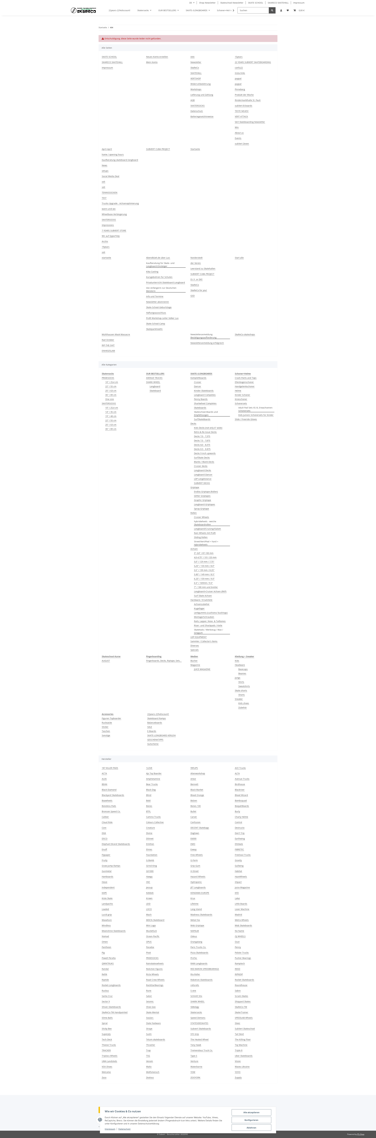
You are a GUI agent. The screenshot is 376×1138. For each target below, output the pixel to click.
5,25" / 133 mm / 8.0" (204, 565)
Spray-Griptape (201, 508)
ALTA (237, 773)
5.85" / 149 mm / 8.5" (204, 574)
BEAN (104, 784)
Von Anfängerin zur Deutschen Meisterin (161, 289)
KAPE (104, 892)
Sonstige (106, 735)
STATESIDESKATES (199, 1023)
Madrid (238, 914)
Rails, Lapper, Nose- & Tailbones (210, 621)
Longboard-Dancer (203, 474)
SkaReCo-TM (241, 1006)
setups (105, 170)
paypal (238, 78)
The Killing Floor (243, 1039)
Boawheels (107, 800)
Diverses (194, 645)
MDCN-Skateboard (155, 920)
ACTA (104, 773)
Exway (193, 849)
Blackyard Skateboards (113, 795)
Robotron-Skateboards (201, 979)
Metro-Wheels (242, 920)
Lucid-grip (107, 914)
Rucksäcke (107, 722)
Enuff (104, 849)
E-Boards (151, 731)
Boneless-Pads (109, 806)
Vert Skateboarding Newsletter (250, 121)
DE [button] (190, 2)
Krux (192, 898)
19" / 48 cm (110, 416)
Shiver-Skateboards (111, 1006)
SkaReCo (194, 67)
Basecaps (243, 669)
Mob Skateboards (243, 925)
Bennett (194, 784)
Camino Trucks (153, 816)
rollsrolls (194, 985)
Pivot (148, 952)
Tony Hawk (195, 1044)
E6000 (193, 838)
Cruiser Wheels (201, 517)
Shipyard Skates (243, 1001)
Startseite (195, 149)
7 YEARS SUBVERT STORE (114, 230)
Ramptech (240, 963)
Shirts (241, 682)
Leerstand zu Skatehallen (202, 268)
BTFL (148, 811)
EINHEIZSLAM (108, 350)
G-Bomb (150, 860)
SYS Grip (194, 1034)
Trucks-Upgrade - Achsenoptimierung (120, 203)
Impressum (110, 1129)
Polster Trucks (242, 952)
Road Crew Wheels (155, 979)
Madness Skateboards (201, 914)
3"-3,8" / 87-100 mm (203, 553)
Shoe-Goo (151, 1006)
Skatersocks (196, 1012)
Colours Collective (155, 822)
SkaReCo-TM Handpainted (114, 1012)
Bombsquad (241, 800)
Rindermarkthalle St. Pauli (248, 100)
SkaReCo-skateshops (245, 334)
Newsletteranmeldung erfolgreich (207, 343)
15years (238, 56)
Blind (148, 795)
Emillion (150, 844)
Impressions (108, 225)
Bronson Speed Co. (111, 811)
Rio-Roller (195, 974)
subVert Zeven (242, 143)
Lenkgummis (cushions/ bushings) (211, 612)
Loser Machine (242, 909)
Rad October (108, 339)
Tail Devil (239, 1034)
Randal (105, 968)
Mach (149, 914)
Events (238, 138)
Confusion (195, 822)
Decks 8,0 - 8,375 (202, 444)
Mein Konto (151, 62)
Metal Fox (195, 920)
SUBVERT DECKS (202, 483)
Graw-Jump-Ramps (111, 865)
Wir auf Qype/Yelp (111, 236)
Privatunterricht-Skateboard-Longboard (165, 282)
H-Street (194, 871)
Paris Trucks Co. (198, 947)
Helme (238, 390)
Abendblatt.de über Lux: (158, 257)
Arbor (193, 778)
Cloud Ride (107, 822)
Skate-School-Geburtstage (159, 307)
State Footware (153, 1023)
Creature (150, 827)
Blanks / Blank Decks (204, 461)
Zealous (150, 1077)
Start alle (239, 257)
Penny (238, 947)
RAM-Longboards (198, 963)
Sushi (149, 1034)
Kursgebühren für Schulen (159, 277)
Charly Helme (241, 816)
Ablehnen (251, 1127)
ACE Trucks (240, 768)
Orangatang (196, 941)
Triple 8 (238, 1050)
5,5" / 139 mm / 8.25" (204, 570)
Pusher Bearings (243, 958)
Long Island (196, 909)
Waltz (149, 1066)
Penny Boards (201, 399)
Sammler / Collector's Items (203, 641)
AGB (192, 100)
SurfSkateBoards (202, 419)
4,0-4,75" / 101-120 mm (205, 557)
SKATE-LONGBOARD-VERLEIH (161, 735)
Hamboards (107, 876)
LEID (148, 903)
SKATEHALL (196, 73)
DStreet (149, 838)
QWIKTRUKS (108, 963)
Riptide (105, 979)
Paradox (150, 947)
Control (238, 822)
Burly (237, 811)
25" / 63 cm (110, 390)
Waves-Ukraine (242, 1066)
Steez (237, 1023)
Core (104, 827)
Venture (194, 1061)
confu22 (239, 67)
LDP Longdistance (202, 478)
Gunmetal (106, 871)
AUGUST (106, 660)
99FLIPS (194, 768)
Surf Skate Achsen (203, 595)
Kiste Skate (107, 898)
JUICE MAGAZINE (202, 669)
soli (103, 181)
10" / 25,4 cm (111, 382)
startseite (106, 257)
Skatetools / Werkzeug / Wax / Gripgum (208, 631)
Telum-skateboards (155, 1039)
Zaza (104, 1077)
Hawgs (149, 876)
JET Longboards (198, 887)
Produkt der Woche (244, 94)
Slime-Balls (107, 1017)
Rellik (104, 974)
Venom (149, 1061)
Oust (237, 941)
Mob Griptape (197, 925)
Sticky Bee (107, 1028)
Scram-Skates (241, 996)
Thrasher (150, 1044)
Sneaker (239, 699)
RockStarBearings (154, 985)
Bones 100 (195, 806)
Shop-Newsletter (207, 2)
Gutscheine (152, 743)
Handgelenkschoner (245, 386)
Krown (149, 898)
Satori (149, 996)
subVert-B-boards (243, 105)
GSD (192, 295)
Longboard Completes (205, 394)
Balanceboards (154, 722)
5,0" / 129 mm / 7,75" (204, 561)
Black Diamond (109, 789)
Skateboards (200, 407)
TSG (148, 1055)
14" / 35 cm (110, 411)
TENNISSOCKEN (109, 192)
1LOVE (149, 768)
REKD (237, 968)
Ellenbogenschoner (244, 382)
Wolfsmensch (152, 1072)
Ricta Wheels (152, 974)
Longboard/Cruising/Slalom (207, 528)
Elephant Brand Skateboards (116, 844)
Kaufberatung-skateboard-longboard (120, 160)
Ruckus (105, 990)
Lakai (237, 898)
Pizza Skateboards (199, 952)
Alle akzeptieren (251, 1112)
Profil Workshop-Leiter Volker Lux (162, 318)
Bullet (193, 811)
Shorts (241, 694)
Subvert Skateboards (200, 1028)
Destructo (239, 827)
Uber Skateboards (243, 1055)
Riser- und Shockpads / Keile (208, 625)
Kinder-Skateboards (204, 390)
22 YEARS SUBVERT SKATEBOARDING (253, 62)
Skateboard (155, 390)
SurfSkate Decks (202, 457)
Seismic (150, 1001)
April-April (107, 149)
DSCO (104, 838)
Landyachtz (107, 903)
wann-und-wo (108, 208)
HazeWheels (241, 876)
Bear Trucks (152, 784)
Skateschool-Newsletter (231, 2)
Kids (237, 660)
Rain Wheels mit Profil (205, 533)
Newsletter (195, 62)
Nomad (105, 936)
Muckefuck (151, 930)
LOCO (149, 909)
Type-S (193, 1055)
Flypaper (106, 854)
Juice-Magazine (242, 887)
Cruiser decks (200, 466)
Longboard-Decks (202, 470)
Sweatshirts (244, 686)
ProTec (193, 958)
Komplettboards (198, 377)
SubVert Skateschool (245, 1028)
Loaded (105, 909)
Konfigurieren (251, 1120)
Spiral (105, 1023)
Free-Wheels (196, 854)
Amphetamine (153, 778)
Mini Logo (151, 925)
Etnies (149, 849)
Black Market (196, 789)
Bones (149, 806)
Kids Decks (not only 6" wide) (208, 427)
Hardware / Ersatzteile (201, 599)
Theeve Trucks (109, 1044)
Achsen (194, 548)
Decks (193, 423)
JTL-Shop (360, 1134)
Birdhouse (240, 784)
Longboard (155, 386)
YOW (192, 1072)
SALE (149, 726)
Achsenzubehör (201, 604)
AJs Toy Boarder (154, 773)
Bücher (194, 660)
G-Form (194, 860)
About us (239, 132)
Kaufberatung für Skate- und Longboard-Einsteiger (160, 265)
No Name (239, 930)
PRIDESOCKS (108, 377)
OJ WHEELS (240, 936)
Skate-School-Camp (155, 323)
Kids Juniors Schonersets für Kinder (255, 415)
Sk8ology (194, 1006)
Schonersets (241, 403)
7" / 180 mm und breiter (206, 587)
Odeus (193, 936)
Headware (240, 665)
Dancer (197, 386)
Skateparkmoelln (154, 329)
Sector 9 (106, 1001)
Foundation (151, 854)
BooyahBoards (242, 806)
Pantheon (106, 947)
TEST (104, 198)
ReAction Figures (154, 968)
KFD (237, 892)
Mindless (106, 925)
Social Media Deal (110, 176)
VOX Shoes (107, 1066)
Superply (106, 1034)
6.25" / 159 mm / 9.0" (204, 578)
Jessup (149, 887)
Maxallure (107, 920)
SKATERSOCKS (197, 105)
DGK (104, 833)
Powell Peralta (109, 958)
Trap (148, 1050)
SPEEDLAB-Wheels (244, 1017)
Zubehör (242, 707)
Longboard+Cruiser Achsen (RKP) (210, 591)
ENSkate (239, 844)
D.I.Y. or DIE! (196, 279)
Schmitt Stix (196, 996)
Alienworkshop (197, 773)
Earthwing (240, 838)
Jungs (237, 677)
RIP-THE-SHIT (108, 345)
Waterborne (196, 1066)
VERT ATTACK (241, 116)
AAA (192, 56)
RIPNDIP (239, 974)
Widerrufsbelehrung (200, 83)
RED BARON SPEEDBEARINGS (204, 968)
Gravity (238, 860)
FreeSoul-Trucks (243, 854)
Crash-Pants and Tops (245, 377)
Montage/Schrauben (204, 617)
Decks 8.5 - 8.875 (202, 449)
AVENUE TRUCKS (154, 377)
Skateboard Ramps (156, 718)
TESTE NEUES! (242, 111)
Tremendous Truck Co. (201, 1050)
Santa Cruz (107, 996)
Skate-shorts (241, 690)
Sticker (105, 726)
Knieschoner (241, 399)
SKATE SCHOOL (255, 2)
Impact (238, 882)
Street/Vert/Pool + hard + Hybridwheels (206, 543)
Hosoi (104, 882)
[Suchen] (272, 10)
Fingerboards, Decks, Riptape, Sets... (164, 660)
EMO (192, 844)
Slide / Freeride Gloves (246, 419)
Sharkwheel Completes (205, 403)
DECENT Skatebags (199, 827)
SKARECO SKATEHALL (278, 2)
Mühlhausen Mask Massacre (116, 334)
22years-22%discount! (158, 714)
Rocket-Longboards (111, 985)
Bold (148, 800)
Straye (149, 1028)
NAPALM (194, 930)
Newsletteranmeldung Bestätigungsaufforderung (203, 336)
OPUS (149, 941)
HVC (148, 882)
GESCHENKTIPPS (155, 739)
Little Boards (241, 903)
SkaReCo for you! (198, 290)
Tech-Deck (107, 1039)
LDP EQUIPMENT (198, 637)
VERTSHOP (195, 78)
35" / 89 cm (110, 394)
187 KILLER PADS (110, 768)
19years (105, 246)
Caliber (105, 816)
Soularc (149, 1017)
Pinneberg (240, 89)
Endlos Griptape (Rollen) (206, 491)
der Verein (195, 263)
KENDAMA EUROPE (199, 892)
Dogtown (194, 833)
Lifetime (194, 903)
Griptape (194, 487)
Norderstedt (196, 257)
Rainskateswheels (155, 963)
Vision (238, 1061)
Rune (148, 990)
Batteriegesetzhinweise (201, 116)
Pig (103, 952)
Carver (193, 816)
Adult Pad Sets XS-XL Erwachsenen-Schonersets (255, 409)
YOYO (237, 1072)
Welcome (106, 1072)
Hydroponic (196, 882)
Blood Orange (197, 795)
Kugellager (199, 608)
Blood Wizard (241, 795)
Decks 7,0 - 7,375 (202, 436)
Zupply (238, 1077)
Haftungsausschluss (156, 312)
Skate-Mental (152, 1012)
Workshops (195, 89)
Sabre (238, 990)
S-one (193, 990)
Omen (105, 941)
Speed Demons (197, 1017)
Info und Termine (154, 296)
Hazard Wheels (197, 876)
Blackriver (240, 789)
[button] (281, 10)
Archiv (105, 241)
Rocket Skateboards (244, 979)
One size (109, 399)
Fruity (104, 860)
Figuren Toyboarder (111, 718)
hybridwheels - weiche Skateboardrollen (205, 523)
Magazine (195, 665)
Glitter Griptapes (202, 495)
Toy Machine (241, 1044)
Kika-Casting (152, 271)
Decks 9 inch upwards (205, 453)
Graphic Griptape (202, 500)
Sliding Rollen (201, 537)
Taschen (106, 731)
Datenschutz (124, 1129)
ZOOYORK (195, 1077)
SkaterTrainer (241, 1012)
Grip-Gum (195, 865)
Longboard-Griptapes (204, 504)
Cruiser (197, 382)
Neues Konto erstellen (157, 56)
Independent (108, 887)
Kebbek (149, 892)
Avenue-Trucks (242, 778)
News (104, 165)
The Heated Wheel (199, 1039)
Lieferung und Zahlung (201, 94)
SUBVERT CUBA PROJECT (158, 149)
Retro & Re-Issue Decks (205, 432)
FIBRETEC (239, 849)
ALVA (104, 778)
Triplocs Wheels (109, 1055)
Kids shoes (243, 703)
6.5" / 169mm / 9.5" (203, 582)
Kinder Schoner (242, 394)
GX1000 (149, 871)
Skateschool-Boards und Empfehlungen (206, 413)
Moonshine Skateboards (114, 930)
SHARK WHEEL (153, 382)
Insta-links (240, 73)
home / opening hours (113, 154)
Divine (149, 833)
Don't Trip (240, 833)
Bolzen (193, 800)
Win (237, 127)
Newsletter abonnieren (157, 301)
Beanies (242, 673)
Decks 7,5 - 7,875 (202, 440)
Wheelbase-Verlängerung (114, 214)
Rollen (193, 512)
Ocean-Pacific (152, 936)
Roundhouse (241, 985)
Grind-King (151, 865)
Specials (194, 649)
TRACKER (106, 1050)
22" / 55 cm (110, 386)
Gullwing (239, 865)
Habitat (238, 871)
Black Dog (151, 789)
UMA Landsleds (109, 1061)
